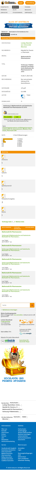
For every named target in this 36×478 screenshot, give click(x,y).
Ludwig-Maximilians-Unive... (11, 405)
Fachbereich (6, 50)
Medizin (25, 129)
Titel (3, 64)
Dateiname (5, 88)
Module (15, 7)
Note (3, 135)
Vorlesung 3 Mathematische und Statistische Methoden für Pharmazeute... (16, 276)
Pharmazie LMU (12, 130)
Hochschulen (14, 403)
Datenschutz (22, 457)
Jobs (2, 438)
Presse (3, 434)
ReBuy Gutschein (6, 457)
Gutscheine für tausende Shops (24, 341)
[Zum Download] (11, 242)
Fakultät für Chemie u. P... (10, 407)
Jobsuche (4, 12)
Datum (4, 76)
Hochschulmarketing (8, 441)
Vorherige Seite (7, 222)
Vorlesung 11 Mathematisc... (11, 411)
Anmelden (21, 448)
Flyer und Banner (23, 458)
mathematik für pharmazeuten (12, 129)
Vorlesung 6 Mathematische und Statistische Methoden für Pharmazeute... (16, 290)
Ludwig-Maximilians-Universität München (26, 45)
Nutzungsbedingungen (25, 453)
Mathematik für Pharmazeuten (18, 31)
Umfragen (28, 12)
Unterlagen (5, 34)
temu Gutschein (6, 452)
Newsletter (4, 439)
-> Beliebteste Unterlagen (9, 310)
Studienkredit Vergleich (8, 448)
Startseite (5, 7)
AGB (19, 455)
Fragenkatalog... (6, 321)
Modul (4, 56)
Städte (24, 417)
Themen (27, 7)
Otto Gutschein (6, 455)
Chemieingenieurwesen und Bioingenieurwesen (17, 127)
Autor (4, 95)
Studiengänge (22, 431)
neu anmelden (18, 315)
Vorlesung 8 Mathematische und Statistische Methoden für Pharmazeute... (16, 263)
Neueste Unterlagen (24, 434)
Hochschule (6, 43)
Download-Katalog (24, 460)
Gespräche (14, 34)
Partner (3, 436)
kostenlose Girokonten (8, 450)
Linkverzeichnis (23, 436)
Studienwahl (18, 12)
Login (21, 3)
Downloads (6, 101)
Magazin (28, 10)
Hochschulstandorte (24, 438)
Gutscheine (21, 439)
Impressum (5, 432)
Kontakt (3, 431)
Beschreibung (6, 79)
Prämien (4, 10)
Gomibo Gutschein (7, 459)
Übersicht (4, 31)
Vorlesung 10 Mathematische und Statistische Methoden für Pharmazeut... (16, 236)
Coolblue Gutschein (7, 460)
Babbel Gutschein (6, 453)
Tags (4, 126)
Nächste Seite (20, 222)
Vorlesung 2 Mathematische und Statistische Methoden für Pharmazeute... (16, 249)
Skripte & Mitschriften (25, 432)
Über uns (4, 429)
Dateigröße (6, 91)
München (5, 419)
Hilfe (15, 10)
